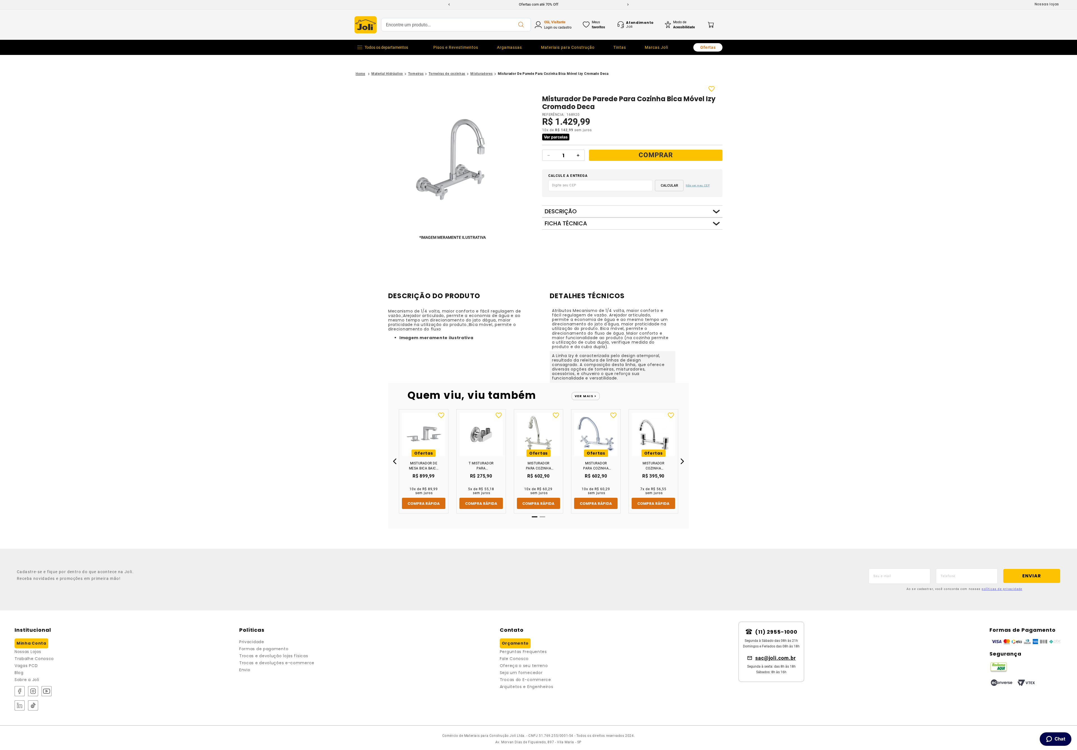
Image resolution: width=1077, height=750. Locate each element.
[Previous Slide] (449, 4)
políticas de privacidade (1002, 589)
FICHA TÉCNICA (566, 223)
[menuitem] (456, 47)
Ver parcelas (556, 137)
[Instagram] (33, 691)
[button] (453, 160)
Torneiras (416, 74)
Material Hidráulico (387, 74)
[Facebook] (20, 691)
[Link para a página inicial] (360, 73)
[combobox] (456, 24)
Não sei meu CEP (698, 185)
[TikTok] (33, 705)
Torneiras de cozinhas (447, 74)
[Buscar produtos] (521, 24)
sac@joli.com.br (775, 658)
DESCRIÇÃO (561, 211)
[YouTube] (47, 691)
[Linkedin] (20, 705)
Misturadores (481, 74)
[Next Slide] (628, 4)
